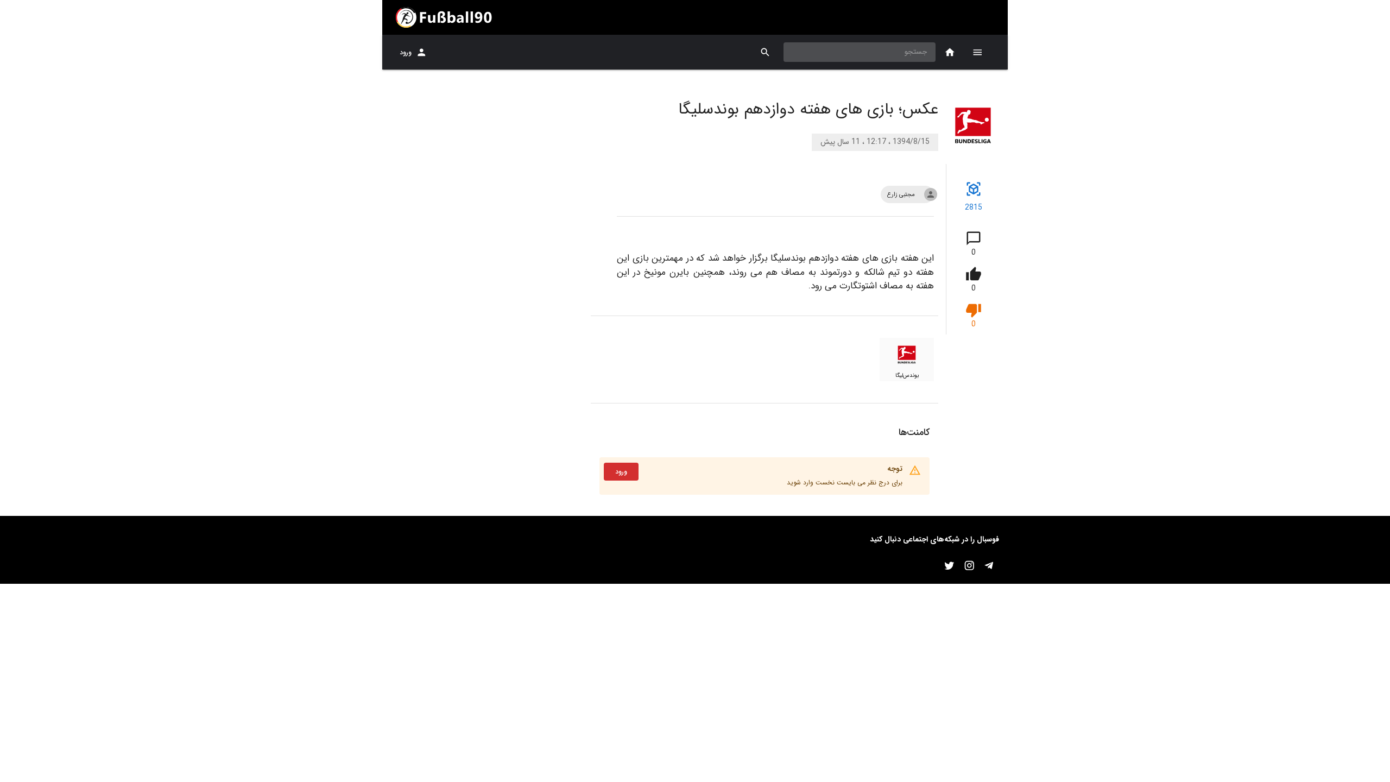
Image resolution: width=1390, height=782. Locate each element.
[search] (765, 52)
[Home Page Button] (950, 52)
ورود (406, 52)
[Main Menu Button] (977, 52)
